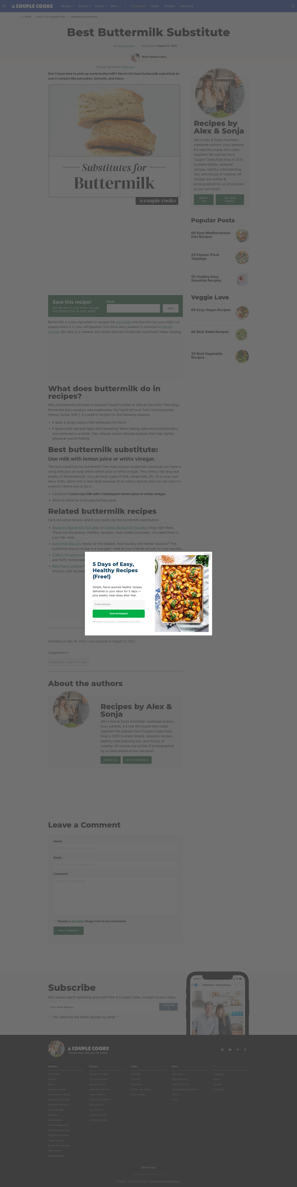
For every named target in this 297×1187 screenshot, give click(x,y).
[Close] (207, 556)
